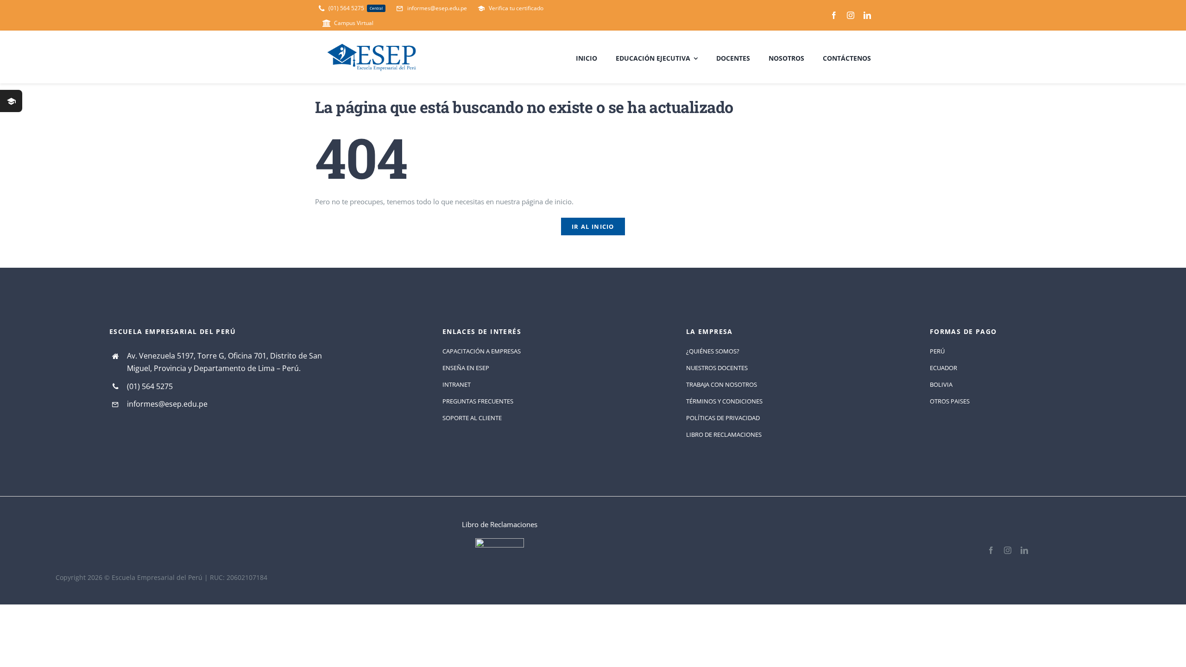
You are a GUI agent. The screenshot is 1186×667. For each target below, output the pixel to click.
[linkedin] (867, 15)
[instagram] (850, 15)
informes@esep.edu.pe (167, 404)
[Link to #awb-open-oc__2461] (11, 101)
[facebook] (834, 15)
